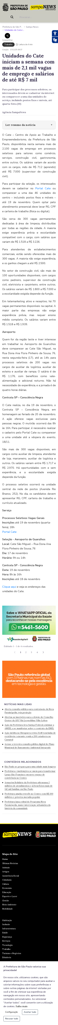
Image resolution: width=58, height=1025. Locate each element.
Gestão (5, 900)
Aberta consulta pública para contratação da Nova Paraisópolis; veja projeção (29, 711)
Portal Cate (43, 188)
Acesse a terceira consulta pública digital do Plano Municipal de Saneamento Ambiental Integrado (29, 746)
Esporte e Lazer (9, 896)
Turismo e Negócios (11, 953)
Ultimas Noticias (10, 863)
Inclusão (6, 924)
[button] (43, 652)
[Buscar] (12, 17)
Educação (6, 892)
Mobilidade (7, 909)
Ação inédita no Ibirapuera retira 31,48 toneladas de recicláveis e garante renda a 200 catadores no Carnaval (30, 736)
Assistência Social (10, 876)
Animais (6, 867)
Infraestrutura (9, 928)
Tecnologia (7, 945)
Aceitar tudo (30, 1012)
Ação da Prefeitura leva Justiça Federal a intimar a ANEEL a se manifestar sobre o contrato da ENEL (29, 727)
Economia (7, 888)
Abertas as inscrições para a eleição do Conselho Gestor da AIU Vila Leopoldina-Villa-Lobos (29, 719)
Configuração (11, 1012)
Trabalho (6, 949)
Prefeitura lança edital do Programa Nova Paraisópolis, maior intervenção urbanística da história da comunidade (27, 805)
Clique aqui (9, 587)
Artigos (5, 871)
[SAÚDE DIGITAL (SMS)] (29, 623)
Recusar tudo (11, 1018)
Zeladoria (6, 957)
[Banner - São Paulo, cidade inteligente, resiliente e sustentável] (29, 678)
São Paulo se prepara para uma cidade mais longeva (30, 766)
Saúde (5, 932)
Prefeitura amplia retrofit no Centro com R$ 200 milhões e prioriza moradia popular (29, 795)
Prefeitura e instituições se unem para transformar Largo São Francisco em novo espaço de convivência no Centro (30, 774)
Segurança (7, 937)
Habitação (7, 920)
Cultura (5, 884)
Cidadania (6, 880)
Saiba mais (22, 1006)
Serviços (6, 941)
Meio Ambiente (9, 904)
